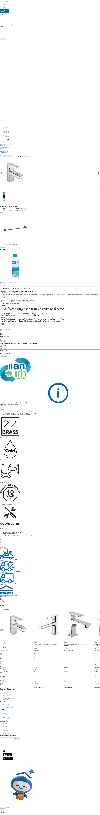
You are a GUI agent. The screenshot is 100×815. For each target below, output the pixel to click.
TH (3, 7)
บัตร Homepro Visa (7, 705)
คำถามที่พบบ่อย (6, 696)
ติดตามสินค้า (5, 699)
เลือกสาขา (15, 37)
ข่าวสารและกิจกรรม (7, 727)
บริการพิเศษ (5, 139)
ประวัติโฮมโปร (6, 723)
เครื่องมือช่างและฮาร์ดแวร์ (5, 155)
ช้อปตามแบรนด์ (6, 131)
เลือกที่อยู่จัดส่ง (12, 25)
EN (5, 7)
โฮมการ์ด (6, 1)
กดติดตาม (8, 329)
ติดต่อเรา (5, 731)
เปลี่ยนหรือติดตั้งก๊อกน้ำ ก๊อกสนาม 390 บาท (18, 534)
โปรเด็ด (4, 138)
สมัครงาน (5, 729)
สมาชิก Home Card (7, 704)
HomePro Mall (6, 132)
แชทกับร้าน (2, 340)
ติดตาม (16, 738)
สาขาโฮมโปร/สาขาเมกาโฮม (9, 725)
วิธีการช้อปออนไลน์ (7, 695)
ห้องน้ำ (1, 148)
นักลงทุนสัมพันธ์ (6, 726)
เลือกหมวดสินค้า (7, 127)
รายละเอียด (2, 538)
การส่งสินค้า (5, 713)
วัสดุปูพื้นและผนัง (3, 152)
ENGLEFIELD (3, 341)
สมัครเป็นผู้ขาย (7, 3)
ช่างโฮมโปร (5, 136)
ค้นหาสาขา (6, 4)
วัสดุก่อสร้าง (2, 154)
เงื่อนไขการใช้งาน (6, 712)
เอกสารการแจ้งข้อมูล (7, 716)
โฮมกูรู (4, 135)
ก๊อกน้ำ (5, 156)
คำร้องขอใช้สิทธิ (6, 718)
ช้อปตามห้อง (5, 129)
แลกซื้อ (1, 405)
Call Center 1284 (6, 733)
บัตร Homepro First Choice (8, 707)
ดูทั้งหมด (2, 212)
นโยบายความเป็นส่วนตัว (8, 714)
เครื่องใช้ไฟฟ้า (3, 141)
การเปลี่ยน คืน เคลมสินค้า (8, 698)
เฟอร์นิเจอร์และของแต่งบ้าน (6, 144)
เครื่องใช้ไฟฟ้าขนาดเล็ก (5, 143)
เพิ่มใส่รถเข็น (2, 547)
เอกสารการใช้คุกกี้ (6, 717)
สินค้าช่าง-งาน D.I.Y (7, 134)
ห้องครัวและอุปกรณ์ (4, 151)
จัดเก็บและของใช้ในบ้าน (5, 147)
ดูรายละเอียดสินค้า (38, 687)
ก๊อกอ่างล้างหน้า (11, 156)
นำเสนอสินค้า (6, 730)
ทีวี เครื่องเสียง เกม (4, 145)
